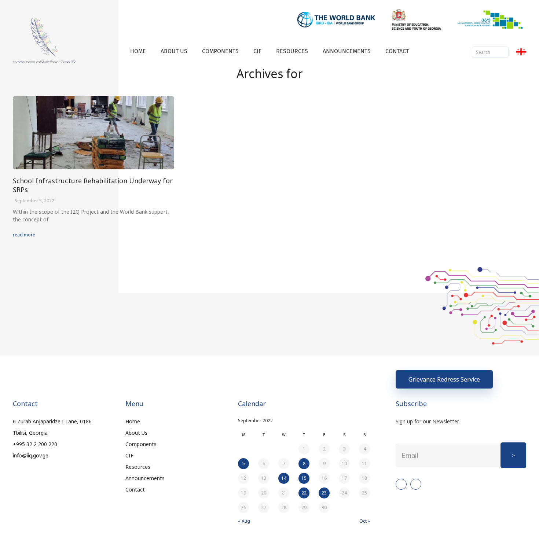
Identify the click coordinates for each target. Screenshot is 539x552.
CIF (257, 51)
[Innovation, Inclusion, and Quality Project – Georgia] (44, 40)
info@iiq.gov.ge (30, 455)
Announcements (347, 51)
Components (220, 51)
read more (24, 235)
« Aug (244, 521)
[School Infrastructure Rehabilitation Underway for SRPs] (93, 133)
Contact (397, 51)
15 (304, 478)
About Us (174, 51)
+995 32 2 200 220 (35, 444)
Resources (292, 51)
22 (304, 493)
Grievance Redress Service (444, 379)
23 (324, 493)
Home (138, 51)
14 (283, 478)
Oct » (364, 521)
